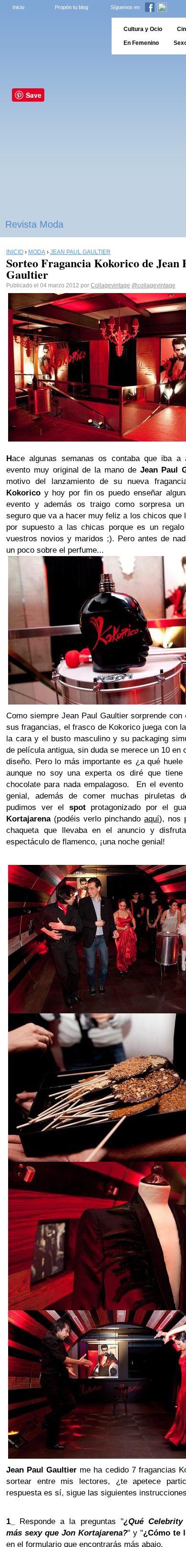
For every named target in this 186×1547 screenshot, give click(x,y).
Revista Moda (34, 224)
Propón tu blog (71, 7)
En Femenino (141, 43)
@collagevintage (154, 285)
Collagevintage (110, 285)
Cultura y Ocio (143, 29)
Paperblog (52, 36)
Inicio (18, 7)
